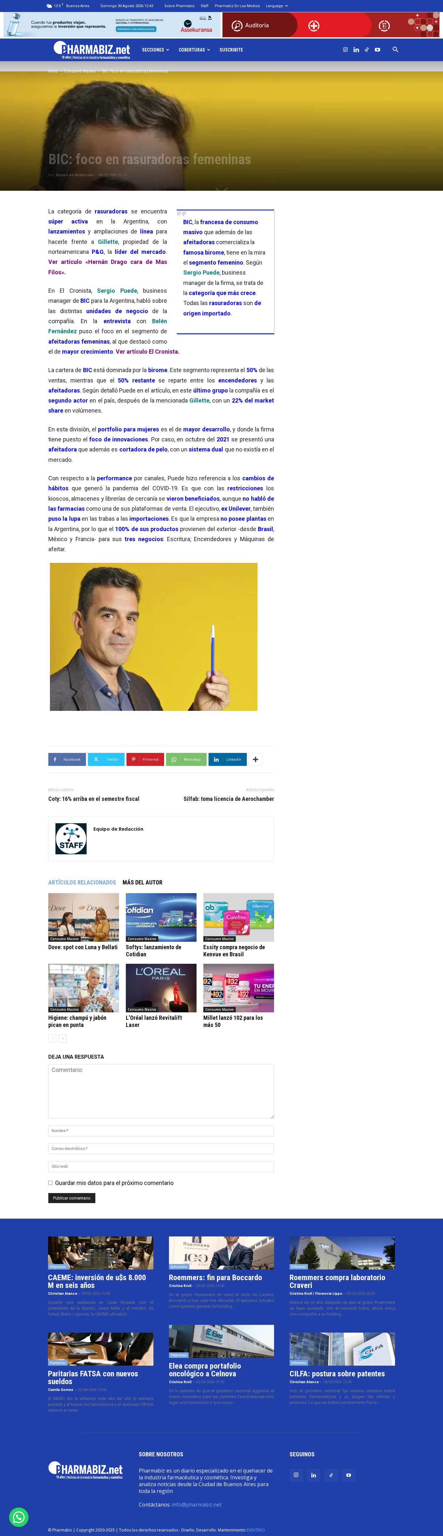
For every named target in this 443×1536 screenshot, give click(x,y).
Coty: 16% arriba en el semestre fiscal (93, 799)
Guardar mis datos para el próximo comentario (114, 1182)
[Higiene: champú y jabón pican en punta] (83, 988)
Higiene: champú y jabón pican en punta (77, 1021)
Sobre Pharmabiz (179, 6)
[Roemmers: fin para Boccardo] (221, 1252)
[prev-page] (52, 1038)
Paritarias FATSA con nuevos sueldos (93, 1377)
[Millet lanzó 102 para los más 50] (238, 988)
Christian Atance (62, 1293)
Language (274, 6)
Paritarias (58, 1362)
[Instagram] (345, 50)
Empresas (58, 1266)
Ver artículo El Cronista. (148, 351)
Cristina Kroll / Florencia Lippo (316, 1293)
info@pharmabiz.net (197, 1504)
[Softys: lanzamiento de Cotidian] (161, 917)
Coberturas (192, 49)
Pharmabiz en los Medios (237, 6)
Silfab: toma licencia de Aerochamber (229, 799)
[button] (395, 50)
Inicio (53, 71)
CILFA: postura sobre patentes (337, 1373)
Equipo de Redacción (74, 175)
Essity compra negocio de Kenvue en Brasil (234, 951)
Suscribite (231, 49)
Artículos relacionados (82, 882)
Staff (205, 6)
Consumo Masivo (80, 71)
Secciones (153, 49)
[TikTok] (367, 50)
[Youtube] (377, 50)
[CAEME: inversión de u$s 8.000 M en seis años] (100, 1252)
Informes (299, 1266)
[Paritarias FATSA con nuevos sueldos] (100, 1349)
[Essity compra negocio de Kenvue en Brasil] (238, 917)
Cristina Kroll (180, 1286)
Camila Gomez (60, 1390)
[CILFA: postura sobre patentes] (342, 1349)
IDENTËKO (255, 1530)
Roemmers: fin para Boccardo (215, 1277)
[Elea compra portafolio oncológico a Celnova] (221, 1341)
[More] (255, 759)
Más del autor (142, 882)
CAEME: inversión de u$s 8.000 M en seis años (97, 1281)
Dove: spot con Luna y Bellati (83, 947)
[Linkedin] (356, 50)
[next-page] (63, 1038)
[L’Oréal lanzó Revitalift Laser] (161, 988)
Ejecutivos (179, 1266)
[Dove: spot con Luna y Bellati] (83, 917)
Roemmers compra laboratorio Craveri (337, 1281)
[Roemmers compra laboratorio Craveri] (342, 1252)
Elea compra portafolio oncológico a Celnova (205, 1369)
